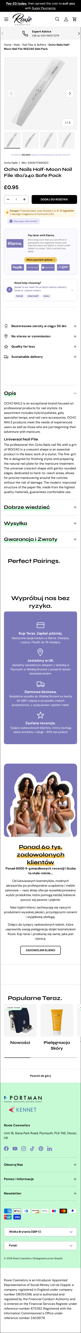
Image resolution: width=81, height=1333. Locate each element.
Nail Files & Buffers (34, 44)
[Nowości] (20, 1020)
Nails (17, 44)
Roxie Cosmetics (22, 1258)
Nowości (20, 1042)
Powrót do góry (40, 1076)
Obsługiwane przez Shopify (47, 1258)
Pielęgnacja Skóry (57, 1045)
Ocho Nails (11, 163)
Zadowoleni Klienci (40, 950)
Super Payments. (44, 8)
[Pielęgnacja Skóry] (57, 1020)
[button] (74, 19)
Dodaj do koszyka (54, 199)
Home (7, 44)
